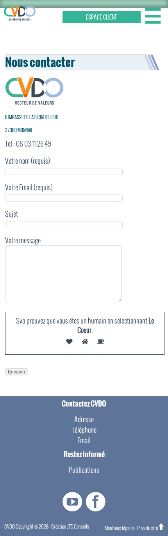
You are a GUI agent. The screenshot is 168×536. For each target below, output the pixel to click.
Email (84, 440)
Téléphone (84, 430)
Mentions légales (119, 528)
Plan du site (147, 528)
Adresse (84, 419)
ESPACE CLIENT (101, 17)
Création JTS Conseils (70, 526)
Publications (84, 470)
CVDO (9, 526)
